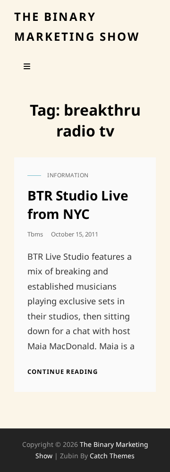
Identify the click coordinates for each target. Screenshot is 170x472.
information (68, 175)
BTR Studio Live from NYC (77, 204)
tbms (35, 234)
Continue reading (62, 371)
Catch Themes (112, 455)
